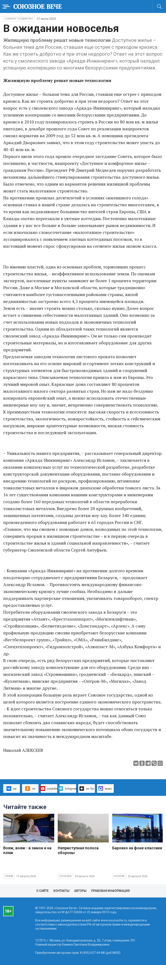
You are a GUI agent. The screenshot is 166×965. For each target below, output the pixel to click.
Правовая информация (110, 890)
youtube (52, 788)
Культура (119, 876)
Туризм (9, 876)
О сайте (42, 890)
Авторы (80, 890)
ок (33, 788)
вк (15, 788)
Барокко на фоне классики (137, 848)
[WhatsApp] (160, 763)
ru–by (90, 788)
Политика (65, 876)
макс (108, 788)
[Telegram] (148, 763)
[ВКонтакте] (136, 763)
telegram (70, 788)
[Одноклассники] (142, 763)
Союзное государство (19, 18)
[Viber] (154, 763)
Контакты (61, 890)
